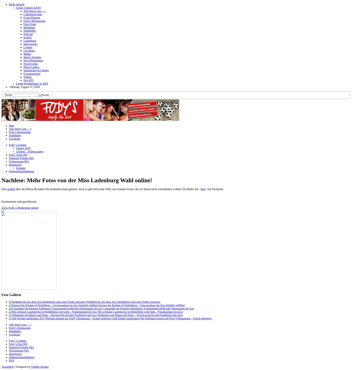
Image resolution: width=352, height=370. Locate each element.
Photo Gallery (31, 67)
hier (203, 189)
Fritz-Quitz (29, 24)
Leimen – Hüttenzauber (29, 151)
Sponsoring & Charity (36, 70)
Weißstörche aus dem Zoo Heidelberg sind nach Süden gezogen (123, 302)
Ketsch (27, 37)
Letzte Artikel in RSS (28, 7)
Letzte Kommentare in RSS (32, 83)
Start (11, 125)
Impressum (15, 164)
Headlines (29, 27)
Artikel (11, 189)
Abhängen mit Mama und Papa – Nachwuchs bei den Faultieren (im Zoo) (140, 315)
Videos (27, 77)
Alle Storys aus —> (20, 128)
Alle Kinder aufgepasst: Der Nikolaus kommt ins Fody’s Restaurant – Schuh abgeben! (162, 318)
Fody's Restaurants (34, 21)
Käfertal (28, 34)
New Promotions (33, 60)
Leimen (27, 47)
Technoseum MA (19, 161)
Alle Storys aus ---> (34, 11)
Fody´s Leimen (17, 145)
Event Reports (31, 17)
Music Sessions (32, 57)
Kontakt (20, 168)
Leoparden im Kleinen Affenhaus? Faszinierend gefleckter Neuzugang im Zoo (148, 308)
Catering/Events (32, 14)
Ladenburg (29, 40)
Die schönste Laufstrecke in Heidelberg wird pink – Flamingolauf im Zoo (140, 311)
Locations (29, 50)
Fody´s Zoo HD (18, 154)
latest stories (30, 44)
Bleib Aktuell (16, 4)
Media (27, 54)
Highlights (29, 30)
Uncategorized (31, 73)
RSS (11, 360)
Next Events (30, 63)
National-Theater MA (21, 158)
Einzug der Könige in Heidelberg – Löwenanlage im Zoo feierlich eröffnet (142, 305)
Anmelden (7, 366)
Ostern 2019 (23, 148)
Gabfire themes (40, 366)
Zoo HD (28, 80)
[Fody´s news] (90, 120)
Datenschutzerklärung (21, 171)
